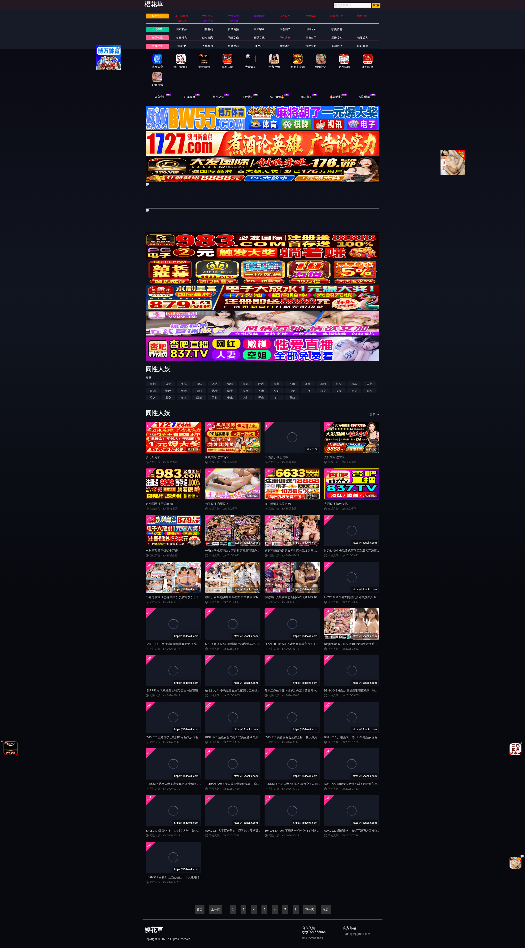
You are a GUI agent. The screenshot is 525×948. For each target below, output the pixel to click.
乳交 (369, 391)
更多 (372, 414)
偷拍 (152, 384)
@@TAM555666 (312, 937)
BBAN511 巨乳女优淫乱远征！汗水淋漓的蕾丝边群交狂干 (182, 877)
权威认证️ (218, 96)
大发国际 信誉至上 (336, 457)
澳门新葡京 (153, 457)
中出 (230, 397)
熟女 (215, 391)
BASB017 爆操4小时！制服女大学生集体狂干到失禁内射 (181, 830)
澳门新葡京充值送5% (278, 503)
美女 (246, 391)
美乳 (246, 384)
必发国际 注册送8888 (159, 503)
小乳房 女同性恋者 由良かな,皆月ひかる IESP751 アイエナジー (186, 597)
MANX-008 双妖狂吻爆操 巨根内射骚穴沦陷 (232, 644)
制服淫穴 (181, 37)
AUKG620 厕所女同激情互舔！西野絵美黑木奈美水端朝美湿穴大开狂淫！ (371, 783)
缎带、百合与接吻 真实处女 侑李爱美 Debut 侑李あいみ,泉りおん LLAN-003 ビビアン (259, 597)
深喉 (338, 391)
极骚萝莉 (233, 46)
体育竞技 (160, 96)
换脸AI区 (311, 37)
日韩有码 (207, 29)
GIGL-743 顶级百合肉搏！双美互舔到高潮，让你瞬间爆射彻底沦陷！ (249, 737)
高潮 (152, 391)
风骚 (199, 384)
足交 (354, 391)
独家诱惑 (285, 46)
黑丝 (323, 384)
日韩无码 (311, 29)
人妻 (261, 391)
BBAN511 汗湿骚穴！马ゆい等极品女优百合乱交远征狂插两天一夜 (366, 737)
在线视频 (157, 46)
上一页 (215, 909)
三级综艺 (336, 37)
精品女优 (259, 37)
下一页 (309, 909)
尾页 (326, 909)
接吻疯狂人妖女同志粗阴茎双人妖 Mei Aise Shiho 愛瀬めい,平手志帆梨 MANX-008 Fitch (320, 597)
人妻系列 (207, 46)
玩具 (354, 384)
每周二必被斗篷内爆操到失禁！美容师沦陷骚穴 (295, 690)
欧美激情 (336, 29)
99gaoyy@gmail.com (356, 933)
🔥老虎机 (336, 96)
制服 (338, 384)
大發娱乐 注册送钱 (276, 457)
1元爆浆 (248, 96)
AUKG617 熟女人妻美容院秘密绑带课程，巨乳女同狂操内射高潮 (187, 783)
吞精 (215, 397)
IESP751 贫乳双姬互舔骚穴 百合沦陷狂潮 (172, 690)
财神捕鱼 (365, 96)
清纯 (230, 384)
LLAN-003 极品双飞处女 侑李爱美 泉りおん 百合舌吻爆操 (301, 644)
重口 (292, 397)
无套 (261, 397)
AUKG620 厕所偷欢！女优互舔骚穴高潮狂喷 (352, 830)
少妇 (277, 391)
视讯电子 (306, 96)
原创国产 (285, 29)
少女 (292, 391)
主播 (307, 391)
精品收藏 (157, 37)
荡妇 (199, 391)
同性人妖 (285, 37)
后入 (152, 397)
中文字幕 (259, 29)
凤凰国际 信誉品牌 (217, 457)
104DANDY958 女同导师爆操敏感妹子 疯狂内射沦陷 (238, 783)
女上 (183, 397)
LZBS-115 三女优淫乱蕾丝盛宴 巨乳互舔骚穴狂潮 (177, 644)
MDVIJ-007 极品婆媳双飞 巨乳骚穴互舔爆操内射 (355, 550)
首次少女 (311, 46)
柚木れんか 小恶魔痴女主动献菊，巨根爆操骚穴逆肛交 (240, 690)
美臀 (277, 384)
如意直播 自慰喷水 (217, 503)
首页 (199, 909)
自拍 (168, 384)
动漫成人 (362, 37)
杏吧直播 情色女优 (336, 503)
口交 (323, 391)
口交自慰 (207, 37)
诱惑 (215, 384)
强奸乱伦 (233, 37)
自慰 (369, 384)
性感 (183, 384)
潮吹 (168, 391)
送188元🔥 (277, 96)
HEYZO (259, 46)
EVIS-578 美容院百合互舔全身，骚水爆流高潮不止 (297, 737)
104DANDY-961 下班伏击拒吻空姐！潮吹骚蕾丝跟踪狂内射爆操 (305, 830)
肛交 (168, 397)
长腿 (292, 384)
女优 (183, 391)
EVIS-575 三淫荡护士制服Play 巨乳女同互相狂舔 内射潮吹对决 (185, 737)
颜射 (199, 397)
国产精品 (181, 29)
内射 (246, 397)
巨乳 (261, 384)
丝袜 (307, 384)
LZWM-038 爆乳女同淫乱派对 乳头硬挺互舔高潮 (354, 597)
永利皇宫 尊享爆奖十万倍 (162, 550)
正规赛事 (189, 96)
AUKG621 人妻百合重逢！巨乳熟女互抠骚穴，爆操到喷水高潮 (244, 830)
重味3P (181, 46)
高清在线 (157, 29)
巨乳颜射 (362, 46)
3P (276, 397)
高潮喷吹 (336, 46)
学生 (230, 391)
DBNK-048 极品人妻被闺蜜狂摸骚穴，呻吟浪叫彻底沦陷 (359, 690)
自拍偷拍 (233, 29)
